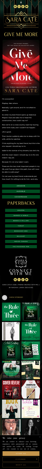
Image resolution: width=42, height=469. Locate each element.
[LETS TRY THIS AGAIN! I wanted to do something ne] (31, 370)
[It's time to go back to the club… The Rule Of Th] (11, 350)
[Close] (40, 437)
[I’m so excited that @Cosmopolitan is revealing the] (31, 389)
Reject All (21, 464)
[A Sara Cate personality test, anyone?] (31, 409)
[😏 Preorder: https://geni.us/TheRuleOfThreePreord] (11, 312)
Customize (20, 459)
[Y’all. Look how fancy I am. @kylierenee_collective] (31, 428)
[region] (21, 452)
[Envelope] (26, 6)
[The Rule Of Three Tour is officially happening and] (11, 370)
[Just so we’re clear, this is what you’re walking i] (31, 350)
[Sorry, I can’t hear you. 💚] (11, 428)
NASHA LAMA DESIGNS (22, 287)
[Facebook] (15, 6)
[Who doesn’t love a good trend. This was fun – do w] (11, 331)
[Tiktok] (23, 6)
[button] (21, 2)
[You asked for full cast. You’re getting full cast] (31, 312)
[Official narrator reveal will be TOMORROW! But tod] (31, 331)
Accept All (21, 453)
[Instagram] (19, 6)
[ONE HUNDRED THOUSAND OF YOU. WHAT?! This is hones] (11, 409)
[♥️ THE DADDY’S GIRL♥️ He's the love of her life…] (11, 389)
